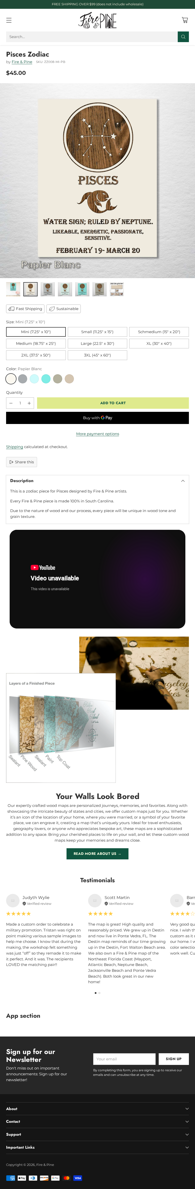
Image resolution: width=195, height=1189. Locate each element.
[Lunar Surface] (22, 379)
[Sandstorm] (69, 379)
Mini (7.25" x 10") (36, 331)
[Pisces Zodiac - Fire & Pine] (97, 180)
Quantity (14, 392)
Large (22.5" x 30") (97, 343)
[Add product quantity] (29, 403)
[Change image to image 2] (30, 289)
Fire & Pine (22, 61)
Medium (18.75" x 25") (36, 343)
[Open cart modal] (185, 20)
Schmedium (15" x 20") (159, 331)
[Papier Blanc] (11, 379)
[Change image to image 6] (99, 289)
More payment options (97, 433)
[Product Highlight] (97, 579)
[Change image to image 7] (117, 289)
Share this (24, 462)
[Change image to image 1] (13, 289)
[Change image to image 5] (82, 289)
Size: (25, 321)
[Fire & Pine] (97, 20)
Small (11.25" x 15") (97, 331)
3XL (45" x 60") (97, 355)
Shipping (14, 446)
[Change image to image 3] (48, 289)
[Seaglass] (34, 379)
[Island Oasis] (46, 379)
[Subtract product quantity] (10, 403)
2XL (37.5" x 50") (36, 355)
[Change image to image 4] (65, 289)
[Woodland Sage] (57, 379)
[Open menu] (9, 20)
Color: (24, 368)
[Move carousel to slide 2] (99, 993)
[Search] (183, 36)
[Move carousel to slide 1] (95, 993)
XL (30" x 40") (159, 343)
